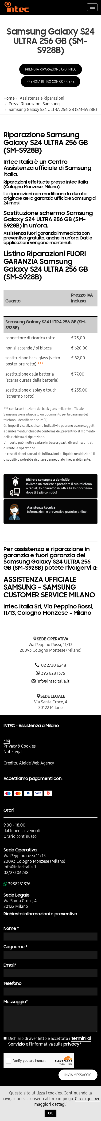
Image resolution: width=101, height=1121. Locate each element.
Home (9, 98)
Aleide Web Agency (36, 763)
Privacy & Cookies (20, 746)
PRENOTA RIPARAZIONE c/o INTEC (50, 69)
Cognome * (15, 946)
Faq (7, 740)
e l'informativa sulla (49, 1041)
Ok (50, 1113)
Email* (10, 965)
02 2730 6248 (52, 665)
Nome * (11, 928)
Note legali (14, 752)
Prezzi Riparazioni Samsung (34, 104)
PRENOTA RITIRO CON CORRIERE (50, 81)
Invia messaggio (78, 1075)
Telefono (13, 983)
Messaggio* (16, 1001)
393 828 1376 (52, 673)
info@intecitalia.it (53, 681)
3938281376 (18, 884)
